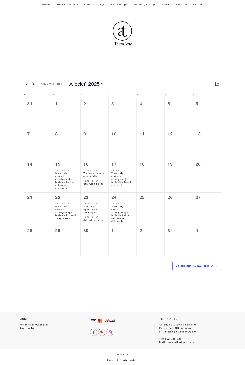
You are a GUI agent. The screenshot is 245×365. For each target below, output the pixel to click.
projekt (130, 360)
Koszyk (198, 4)
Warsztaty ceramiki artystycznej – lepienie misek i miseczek (121, 179)
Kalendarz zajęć (94, 4)
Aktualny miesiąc (51, 83)
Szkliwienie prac (93, 183)
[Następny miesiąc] (33, 84)
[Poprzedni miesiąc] (26, 84)
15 (57, 164)
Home (46, 4)
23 (86, 197)
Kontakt (181, 4)
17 (114, 164)
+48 (170, 338)
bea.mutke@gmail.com (181, 342)
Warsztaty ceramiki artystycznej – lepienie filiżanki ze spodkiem (65, 212)
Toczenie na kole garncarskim (93, 175)
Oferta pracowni (67, 4)
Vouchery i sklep (144, 4)
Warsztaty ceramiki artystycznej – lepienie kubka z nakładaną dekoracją (121, 214)
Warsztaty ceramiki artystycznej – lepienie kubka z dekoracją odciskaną (65, 181)
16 (86, 164)
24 (114, 197)
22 (57, 197)
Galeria (166, 4)
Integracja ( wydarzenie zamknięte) (90, 209)
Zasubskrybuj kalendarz (194, 266)
